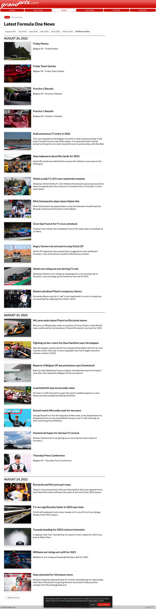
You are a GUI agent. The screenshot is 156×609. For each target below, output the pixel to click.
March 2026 (68, 31)
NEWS (64, 10)
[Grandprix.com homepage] (149, 607)
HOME (12, 10)
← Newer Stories (12, 597)
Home (7, 17)
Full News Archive (82, 31)
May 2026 (44, 31)
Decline (93, 604)
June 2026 (33, 31)
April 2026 (55, 31)
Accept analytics (104, 604)
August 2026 (10, 31)
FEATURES (89, 10)
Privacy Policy (92, 601)
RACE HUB (38, 10)
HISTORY (143, 10)
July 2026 (22, 31)
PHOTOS (116, 10)
